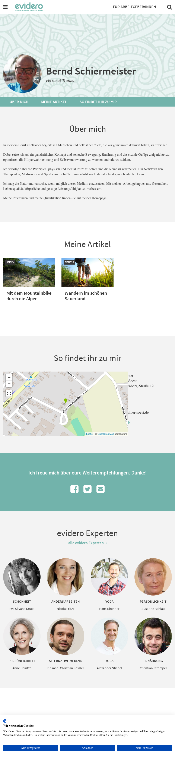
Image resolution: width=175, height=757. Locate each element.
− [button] (9, 384)
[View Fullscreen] (9, 393)
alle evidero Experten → (87, 542)
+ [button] (9, 377)
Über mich (19, 101)
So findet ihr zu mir (98, 101)
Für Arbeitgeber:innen (134, 6)
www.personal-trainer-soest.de (125, 412)
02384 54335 (112, 401)
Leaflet (89, 433)
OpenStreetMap (106, 433)
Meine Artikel (54, 101)
